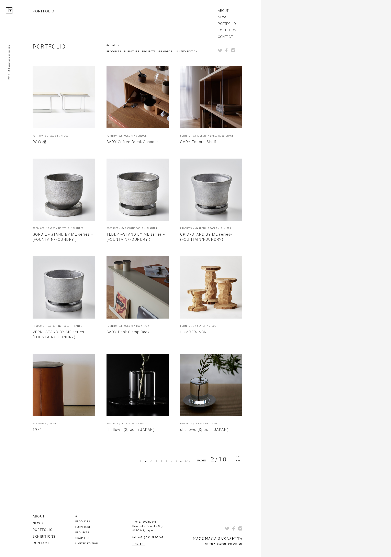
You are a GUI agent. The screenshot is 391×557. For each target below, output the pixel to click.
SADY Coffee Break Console (132, 142)
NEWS (222, 17)
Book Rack (142, 326)
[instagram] (233, 50)
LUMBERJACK (193, 332)
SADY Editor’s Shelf (198, 142)
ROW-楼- (40, 142)
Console (141, 136)
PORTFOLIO (227, 23)
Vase (141, 424)
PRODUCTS (114, 51)
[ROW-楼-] (64, 97)
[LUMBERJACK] (211, 287)
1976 (37, 429)
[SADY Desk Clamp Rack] (138, 287)
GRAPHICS (165, 51)
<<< (238, 456)
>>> (238, 460)
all (77, 515)
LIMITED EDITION (186, 51)
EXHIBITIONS (228, 30)
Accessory (128, 424)
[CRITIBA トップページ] (9, 11)
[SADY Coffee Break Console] (138, 97)
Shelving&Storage (222, 136)
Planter (78, 228)
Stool (65, 136)
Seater (54, 136)
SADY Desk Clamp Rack (128, 332)
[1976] (64, 385)
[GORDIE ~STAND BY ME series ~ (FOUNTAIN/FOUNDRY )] (64, 190)
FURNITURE (131, 51)
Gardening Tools (58, 228)
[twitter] (220, 50)
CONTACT (225, 37)
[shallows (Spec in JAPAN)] (138, 385)
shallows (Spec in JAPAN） (205, 429)
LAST (188, 460)
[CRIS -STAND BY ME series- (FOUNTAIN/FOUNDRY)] (211, 190)
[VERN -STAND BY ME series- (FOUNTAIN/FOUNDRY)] (64, 287)
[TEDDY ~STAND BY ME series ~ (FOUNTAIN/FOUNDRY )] (138, 190)
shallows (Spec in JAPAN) (131, 429)
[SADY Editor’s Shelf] (211, 97)
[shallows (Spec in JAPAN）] (211, 385)
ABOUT (223, 10)
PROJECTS (149, 51)
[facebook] (226, 50)
